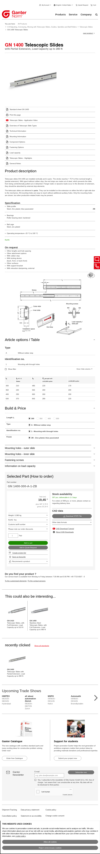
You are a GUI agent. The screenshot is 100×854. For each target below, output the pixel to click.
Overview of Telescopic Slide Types (23, 126)
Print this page (15, 115)
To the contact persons (36, 581)
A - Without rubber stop (41, 425)
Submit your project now (67, 758)
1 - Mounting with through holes (44, 431)
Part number (11, 482)
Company (86, 14)
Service (73, 14)
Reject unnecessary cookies (50, 848)
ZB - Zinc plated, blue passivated (45, 438)
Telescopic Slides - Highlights (21, 158)
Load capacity (15, 153)
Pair (20, 536)
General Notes (15, 163)
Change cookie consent (54, 816)
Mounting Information (18, 136)
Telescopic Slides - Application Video (24, 120)
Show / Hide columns (83, 369)
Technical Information (18, 131)
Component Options (17, 142)
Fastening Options (17, 147)
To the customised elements (15, 581)
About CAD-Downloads (65, 532)
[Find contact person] (97, 259)
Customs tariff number (16, 524)
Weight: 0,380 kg (14, 515)
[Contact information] (97, 266)
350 (41, 418)
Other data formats (59, 522)
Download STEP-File (74, 516)
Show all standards (41, 646)
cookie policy (20, 836)
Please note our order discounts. (20, 529)
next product (88, 33)
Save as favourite (19, 557)
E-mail (37, 772)
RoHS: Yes (12, 520)
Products (60, 14)
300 (32, 418)
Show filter (12, 369)
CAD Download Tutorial (65, 529)
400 (49, 418)
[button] (45, 5)
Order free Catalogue (14, 758)
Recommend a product (21, 561)
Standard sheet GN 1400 (19, 109)
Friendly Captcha (67, 794)
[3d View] (91, 275)
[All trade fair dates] (96, 697)
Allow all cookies (50, 842)
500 (57, 418)
